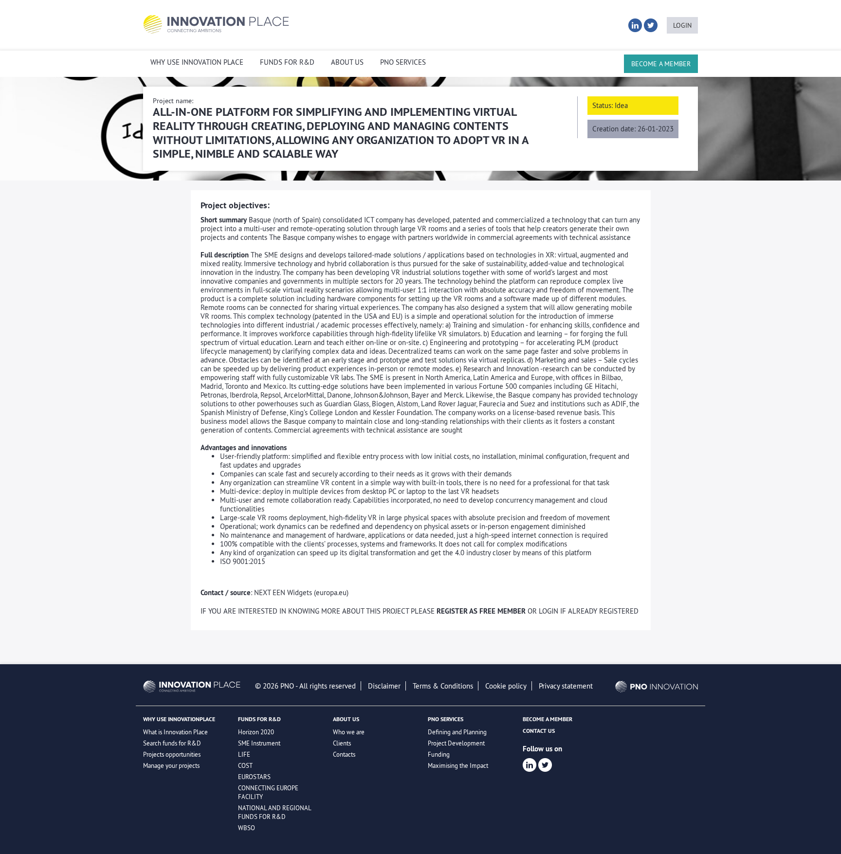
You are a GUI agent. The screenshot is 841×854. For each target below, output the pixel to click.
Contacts (344, 754)
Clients (342, 743)
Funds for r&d (287, 62)
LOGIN (682, 25)
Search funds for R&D (172, 743)
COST (245, 765)
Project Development (456, 743)
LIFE (244, 754)
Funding (439, 754)
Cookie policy (506, 685)
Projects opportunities (172, 754)
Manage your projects (171, 765)
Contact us (539, 731)
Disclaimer (384, 685)
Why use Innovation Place (196, 62)
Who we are (349, 732)
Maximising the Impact (458, 765)
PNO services (403, 62)
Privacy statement (566, 685)
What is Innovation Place (175, 732)
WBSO (246, 828)
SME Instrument (259, 743)
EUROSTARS (254, 777)
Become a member (661, 63)
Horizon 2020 (256, 732)
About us (347, 62)
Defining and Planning (457, 732)
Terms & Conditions (443, 685)
